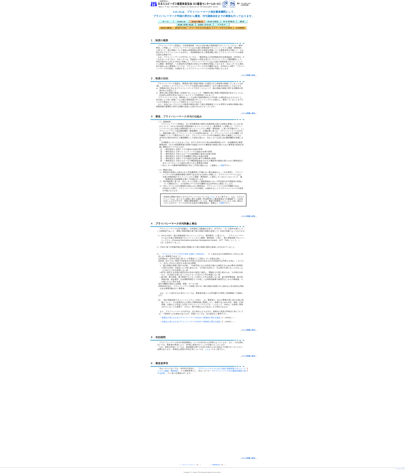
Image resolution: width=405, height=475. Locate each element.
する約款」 (162, 373)
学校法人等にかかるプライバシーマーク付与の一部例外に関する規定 (191, 322)
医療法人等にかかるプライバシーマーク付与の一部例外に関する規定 (191, 318)
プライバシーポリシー (189, 465)
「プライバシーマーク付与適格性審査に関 (228, 371)
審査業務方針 (216, 465)
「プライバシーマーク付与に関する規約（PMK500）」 (183, 254)
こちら (212, 197)
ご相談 (222, 165)
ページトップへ (400, 469)
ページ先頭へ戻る (248, 75)
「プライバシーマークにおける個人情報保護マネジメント (221, 369)
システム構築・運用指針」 (168, 371)
